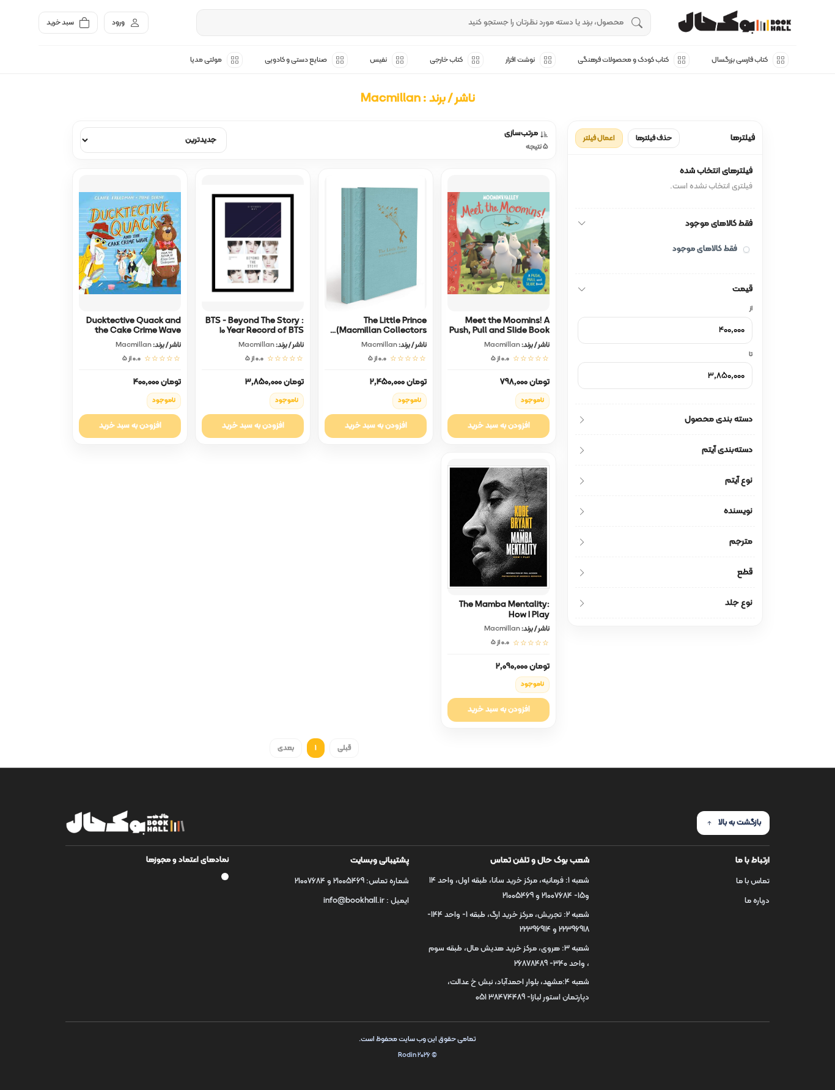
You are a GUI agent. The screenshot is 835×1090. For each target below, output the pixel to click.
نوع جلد (738, 602)
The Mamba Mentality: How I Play (504, 609)
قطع (744, 572)
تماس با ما (753, 881)
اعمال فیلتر (599, 138)
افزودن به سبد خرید (499, 426)
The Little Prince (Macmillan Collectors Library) (381, 331)
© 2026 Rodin (417, 1055)
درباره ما (757, 901)
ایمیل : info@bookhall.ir (366, 901)
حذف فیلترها (654, 138)
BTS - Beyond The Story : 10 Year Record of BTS (254, 326)
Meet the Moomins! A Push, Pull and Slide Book (499, 326)
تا (750, 355)
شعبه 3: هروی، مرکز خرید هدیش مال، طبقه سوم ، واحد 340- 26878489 (509, 956)
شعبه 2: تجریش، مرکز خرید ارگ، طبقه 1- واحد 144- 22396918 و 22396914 (508, 922)
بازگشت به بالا (739, 823)
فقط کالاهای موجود (718, 223)
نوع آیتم (738, 480)
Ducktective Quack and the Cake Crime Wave (133, 326)
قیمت (742, 289)
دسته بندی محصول (718, 419)
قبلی (344, 748)
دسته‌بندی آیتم (727, 449)
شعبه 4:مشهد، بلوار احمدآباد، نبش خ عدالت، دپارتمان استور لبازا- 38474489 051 (518, 990)
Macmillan (502, 344)
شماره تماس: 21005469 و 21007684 (352, 881)
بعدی (286, 748)
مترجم (740, 541)
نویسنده (738, 511)
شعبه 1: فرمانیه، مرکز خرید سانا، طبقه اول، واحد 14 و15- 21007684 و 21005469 (509, 888)
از (750, 309)
